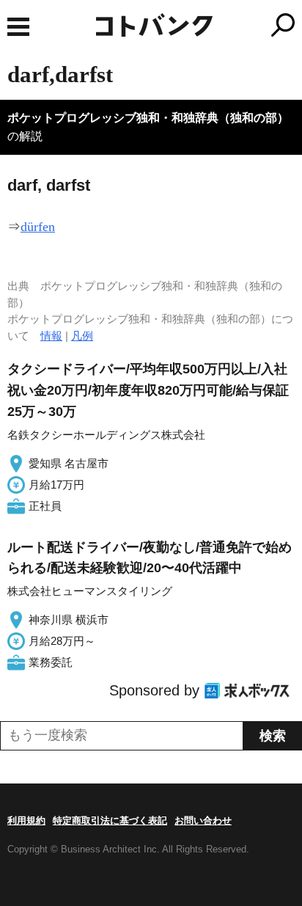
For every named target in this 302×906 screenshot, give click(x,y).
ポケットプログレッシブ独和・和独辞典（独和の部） (148, 118)
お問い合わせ (203, 820)
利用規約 (26, 820)
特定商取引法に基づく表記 (110, 820)
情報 (51, 335)
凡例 (82, 335)
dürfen (38, 226)
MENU (18, 26)
